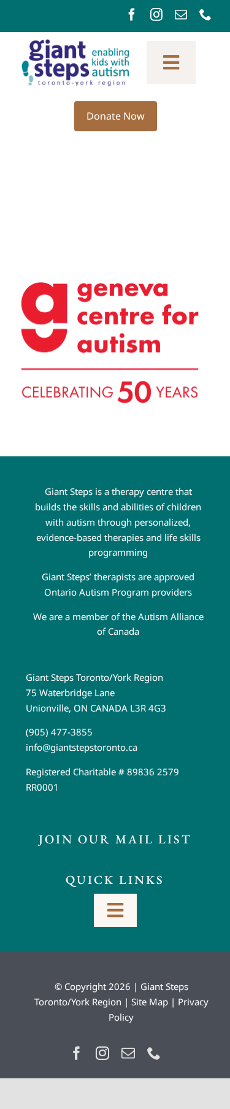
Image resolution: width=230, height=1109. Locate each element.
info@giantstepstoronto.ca (81, 747)
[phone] (205, 15)
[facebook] (132, 15)
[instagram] (156, 15)
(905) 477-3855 (59, 732)
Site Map (149, 1002)
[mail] (181, 15)
